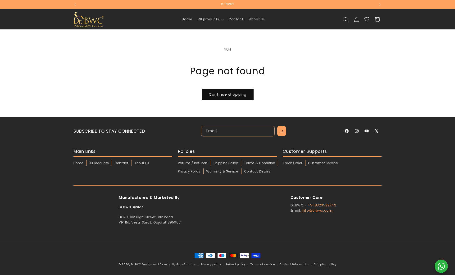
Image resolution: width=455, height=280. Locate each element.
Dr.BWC (136, 264)
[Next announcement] (380, 4)
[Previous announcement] (75, 4)
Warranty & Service (222, 171)
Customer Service (323, 163)
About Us (141, 163)
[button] (210, 19)
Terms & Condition (259, 163)
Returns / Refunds (193, 163)
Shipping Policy (226, 163)
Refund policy (236, 264)
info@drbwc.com (317, 210)
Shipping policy (325, 264)
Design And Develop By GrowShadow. (169, 264)
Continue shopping (227, 94)
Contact (121, 163)
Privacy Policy (189, 171)
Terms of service (262, 264)
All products (99, 163)
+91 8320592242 (322, 205)
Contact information (294, 264)
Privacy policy (211, 264)
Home (78, 163)
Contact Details (257, 171)
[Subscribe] (281, 131)
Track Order (292, 163)
